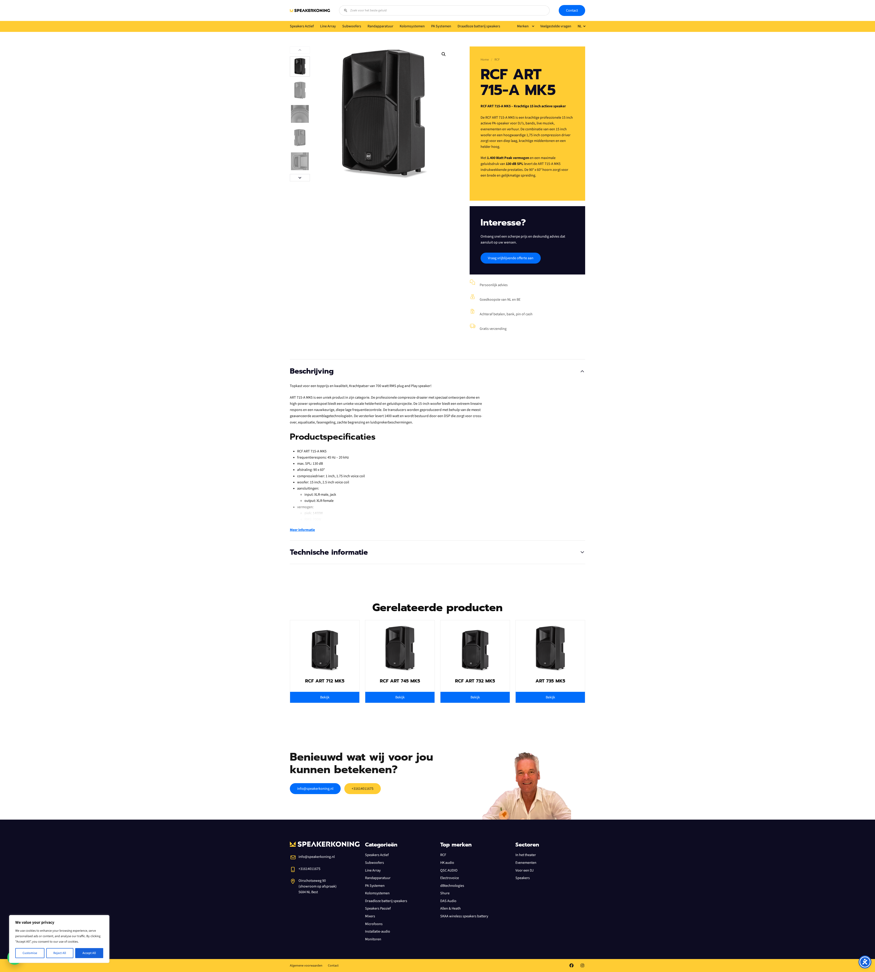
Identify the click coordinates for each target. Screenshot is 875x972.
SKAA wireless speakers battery (464, 916)
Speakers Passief (378, 908)
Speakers (522, 877)
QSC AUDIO (449, 870)
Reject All (59, 953)
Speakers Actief (377, 854)
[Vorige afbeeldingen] (300, 50)
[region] (59, 939)
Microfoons (374, 923)
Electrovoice (449, 877)
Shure (445, 893)
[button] (444, 54)
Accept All (89, 953)
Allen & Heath (450, 908)
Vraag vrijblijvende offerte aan (510, 258)
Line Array (373, 870)
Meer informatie (302, 529)
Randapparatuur (378, 877)
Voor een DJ (524, 870)
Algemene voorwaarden (306, 965)
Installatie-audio (377, 931)
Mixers (370, 916)
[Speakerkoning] (310, 10)
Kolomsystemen (377, 893)
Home (485, 59)
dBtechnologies (452, 885)
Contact (572, 10)
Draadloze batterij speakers (386, 900)
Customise (30, 953)
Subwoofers (374, 862)
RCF (443, 854)
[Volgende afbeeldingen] (300, 177)
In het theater (525, 854)
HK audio (447, 862)
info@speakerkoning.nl (315, 788)
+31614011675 (362, 788)
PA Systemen (375, 885)
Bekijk (324, 697)
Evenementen (525, 862)
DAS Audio (448, 900)
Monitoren (373, 939)
